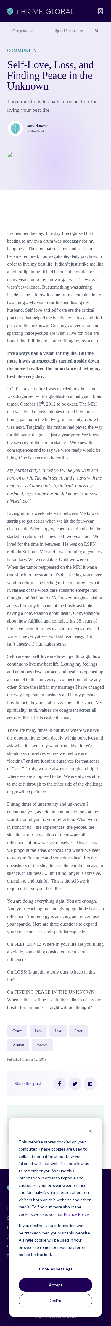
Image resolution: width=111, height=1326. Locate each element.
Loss (38, 1031)
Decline (55, 1300)
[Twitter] (74, 1083)
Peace (78, 1031)
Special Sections (66, 31)
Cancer (17, 1031)
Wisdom (18, 1045)
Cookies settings (56, 1268)
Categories (19, 31)
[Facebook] (59, 1083)
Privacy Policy (76, 1214)
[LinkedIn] (90, 1083)
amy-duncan (37, 126)
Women (42, 1045)
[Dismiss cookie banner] (90, 1130)
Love (58, 1031)
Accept (55, 1284)
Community (22, 50)
